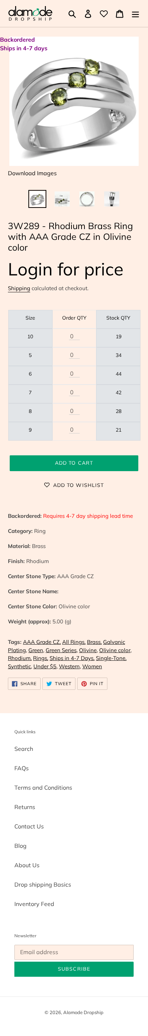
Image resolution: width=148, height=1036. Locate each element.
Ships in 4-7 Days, (72, 658)
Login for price (66, 269)
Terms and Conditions (43, 787)
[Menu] (135, 13)
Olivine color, (115, 650)
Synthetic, (20, 666)
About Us (27, 865)
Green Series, (62, 650)
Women (92, 666)
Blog (20, 845)
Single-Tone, (111, 658)
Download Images (32, 173)
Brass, (94, 641)
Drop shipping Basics (42, 884)
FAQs (21, 768)
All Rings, (73, 641)
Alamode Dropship (83, 1012)
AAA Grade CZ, (42, 641)
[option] (37, 199)
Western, (70, 666)
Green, (36, 650)
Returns (24, 806)
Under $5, (45, 666)
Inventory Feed (34, 903)
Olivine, (88, 650)
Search (23, 748)
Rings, (40, 658)
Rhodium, (20, 658)
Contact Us (29, 826)
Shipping (19, 288)
